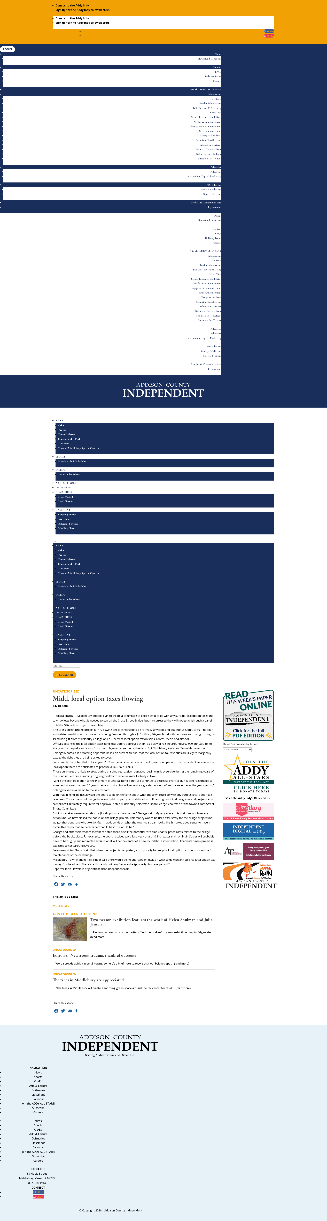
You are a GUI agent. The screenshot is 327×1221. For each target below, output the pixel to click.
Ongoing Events (67, 514)
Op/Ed (38, 1081)
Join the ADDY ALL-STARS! (205, 89)
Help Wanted (65, 496)
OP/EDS (60, 470)
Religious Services (68, 523)
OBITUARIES (64, 487)
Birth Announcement (209, 131)
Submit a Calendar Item (208, 149)
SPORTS (60, 456)
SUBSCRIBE (66, 675)
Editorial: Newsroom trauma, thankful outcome (94, 955)
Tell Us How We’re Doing (207, 108)
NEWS (59, 420)
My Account (214, 207)
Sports (38, 1077)
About (217, 54)
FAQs (218, 71)
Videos (62, 429)
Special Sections (212, 194)
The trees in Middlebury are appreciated (88, 979)
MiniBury (63, 443)
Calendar (38, 1099)
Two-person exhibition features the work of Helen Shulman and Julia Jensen (151, 922)
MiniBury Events (67, 528)
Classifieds (38, 1095)
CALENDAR (63, 510)
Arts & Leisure (63, 914)
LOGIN (7, 49)
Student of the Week (69, 439)
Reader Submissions (210, 103)
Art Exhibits (64, 519)
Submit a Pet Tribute (209, 158)
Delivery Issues (213, 76)
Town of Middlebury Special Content (78, 448)
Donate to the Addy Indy (72, 5)
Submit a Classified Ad (208, 140)
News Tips (215, 112)
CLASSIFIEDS (64, 492)
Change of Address (210, 135)
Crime (61, 425)
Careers (217, 81)
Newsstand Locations (209, 58)
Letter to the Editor (69, 474)
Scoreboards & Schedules (72, 461)
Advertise (216, 167)
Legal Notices (65, 501)
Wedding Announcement (207, 121)
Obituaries (38, 1090)
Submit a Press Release (208, 154)
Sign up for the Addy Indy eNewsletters (83, 10)
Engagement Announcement (206, 126)
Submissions (214, 94)
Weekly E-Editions (211, 189)
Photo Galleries (66, 434)
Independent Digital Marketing (204, 176)
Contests (216, 98)
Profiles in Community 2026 (206, 202)
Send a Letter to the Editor (206, 117)
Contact (217, 67)
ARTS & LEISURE (66, 483)
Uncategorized (66, 691)
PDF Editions (213, 185)
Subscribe (38, 1108)
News (38, 1072)
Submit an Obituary (210, 144)
